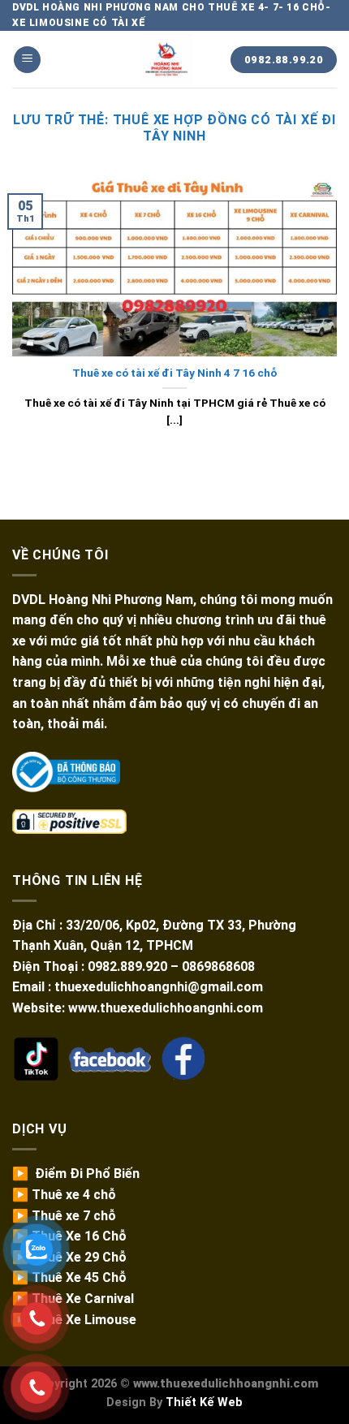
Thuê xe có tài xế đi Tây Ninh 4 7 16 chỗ (174, 372)
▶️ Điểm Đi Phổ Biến (76, 1173)
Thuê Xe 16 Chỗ (79, 1236)
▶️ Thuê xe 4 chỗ (64, 1194)
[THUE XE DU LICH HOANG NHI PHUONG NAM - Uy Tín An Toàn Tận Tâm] (166, 59)
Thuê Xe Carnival (83, 1298)
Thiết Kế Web (204, 1402)
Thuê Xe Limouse (84, 1319)
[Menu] (27, 59)
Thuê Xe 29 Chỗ (79, 1257)
